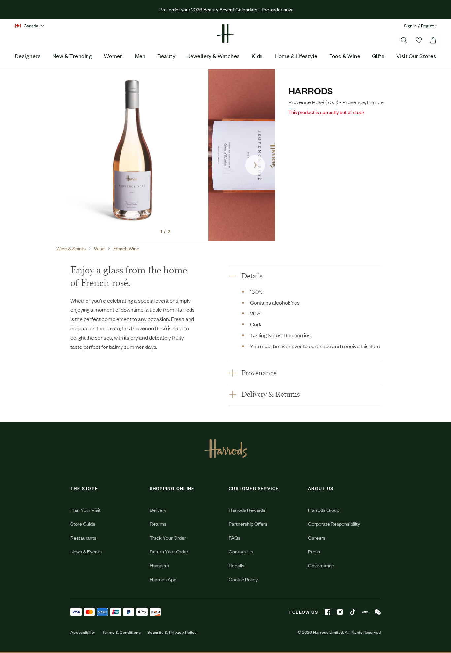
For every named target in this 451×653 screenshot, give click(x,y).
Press (314, 551)
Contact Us (241, 551)
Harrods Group (323, 509)
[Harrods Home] (225, 33)
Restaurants (83, 537)
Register (428, 25)
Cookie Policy (243, 579)
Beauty (166, 55)
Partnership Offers (248, 523)
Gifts (378, 55)
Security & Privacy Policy (172, 632)
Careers (316, 537)
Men (140, 55)
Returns (158, 523)
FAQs (234, 537)
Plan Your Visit (85, 509)
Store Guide (82, 523)
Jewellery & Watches (213, 55)
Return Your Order (169, 551)
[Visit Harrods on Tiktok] (353, 612)
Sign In (410, 25)
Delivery (158, 509)
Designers (28, 55)
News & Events (86, 551)
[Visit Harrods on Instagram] (340, 612)
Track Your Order (168, 537)
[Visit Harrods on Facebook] (327, 612)
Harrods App (163, 579)
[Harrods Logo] (225, 448)
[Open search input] (404, 40)
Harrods (310, 90)
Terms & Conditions (121, 632)
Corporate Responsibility (334, 523)
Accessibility (82, 632)
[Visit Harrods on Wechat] (378, 612)
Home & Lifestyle (296, 55)
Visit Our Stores (416, 55)
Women (113, 55)
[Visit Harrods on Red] (365, 612)
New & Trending (72, 55)
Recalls (236, 565)
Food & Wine (344, 55)
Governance (321, 565)
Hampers (159, 565)
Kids (257, 55)
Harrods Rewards (247, 509)
